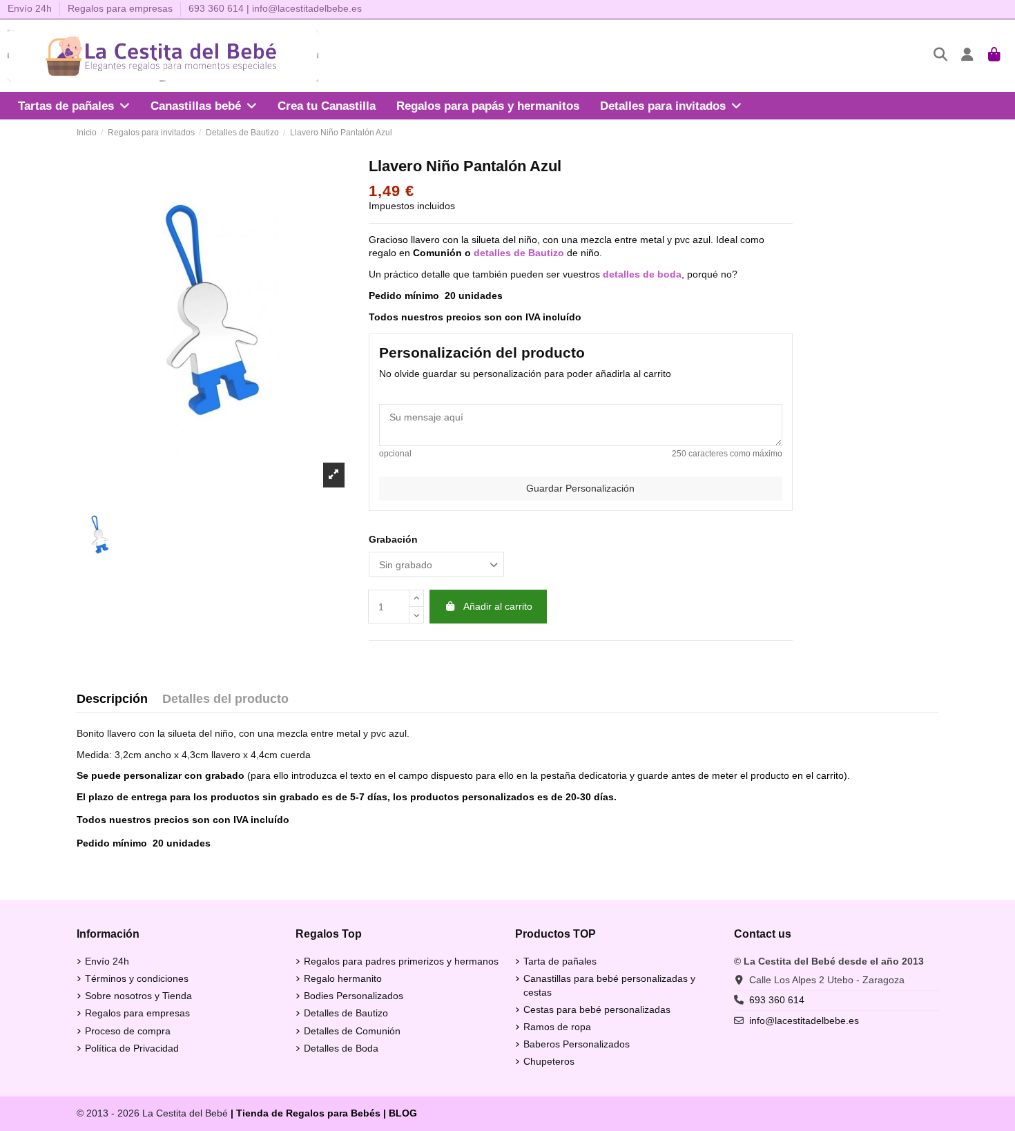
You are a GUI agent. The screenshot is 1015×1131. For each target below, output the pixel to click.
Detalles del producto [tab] (225, 699)
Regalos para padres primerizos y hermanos (401, 961)
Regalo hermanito (343, 978)
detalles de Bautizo (519, 252)
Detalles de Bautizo (346, 1012)
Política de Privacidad (132, 1048)
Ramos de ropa (557, 1026)
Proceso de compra (128, 1030)
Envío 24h (31, 8)
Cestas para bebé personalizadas (596, 1009)
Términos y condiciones (136, 978)
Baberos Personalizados (576, 1044)
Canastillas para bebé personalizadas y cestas (609, 985)
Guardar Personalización (580, 488)
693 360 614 (216, 8)
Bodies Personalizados (353, 995)
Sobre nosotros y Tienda (138, 995)
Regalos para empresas (120, 8)
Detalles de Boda (341, 1048)
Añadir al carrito (497, 606)
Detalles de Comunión (352, 1030)
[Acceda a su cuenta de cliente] (967, 56)
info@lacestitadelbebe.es (307, 8)
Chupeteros (548, 1061)
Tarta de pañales (560, 961)
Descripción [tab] (112, 699)
